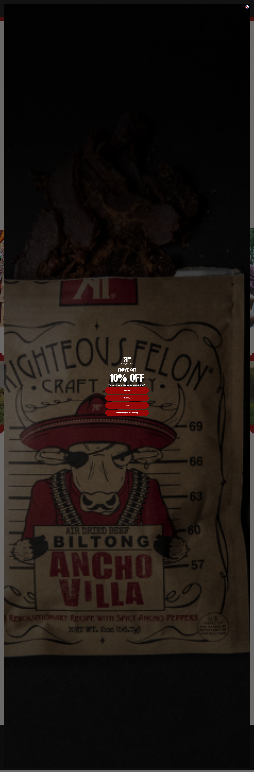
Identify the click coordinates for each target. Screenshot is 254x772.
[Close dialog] (246, 7)
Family (127, 398)
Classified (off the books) (127, 413)
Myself (127, 390)
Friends (127, 405)
